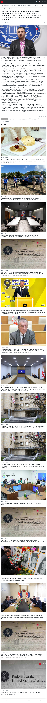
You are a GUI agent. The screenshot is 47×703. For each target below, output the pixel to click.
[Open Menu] (45, 2)
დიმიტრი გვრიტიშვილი (24, 119)
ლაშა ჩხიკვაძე (34, 119)
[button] (5, 5)
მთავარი (3, 8)
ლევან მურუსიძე (5, 121)
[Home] (2, 2)
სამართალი (9, 8)
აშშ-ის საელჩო (13, 119)
